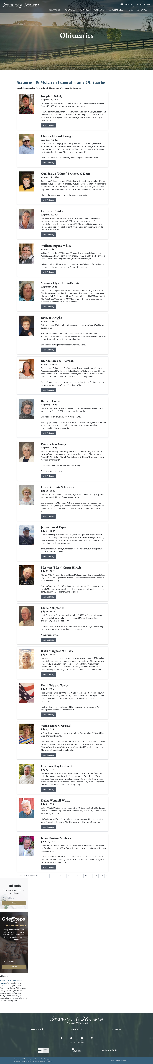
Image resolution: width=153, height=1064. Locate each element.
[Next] (106, 876)
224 (101, 876)
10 (85, 876)
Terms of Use (125, 1061)
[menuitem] (55, 10)
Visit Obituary (48, 125)
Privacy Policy (115, 1061)
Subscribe (14, 903)
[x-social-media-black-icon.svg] (71, 1038)
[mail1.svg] (81, 1038)
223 (95, 876)
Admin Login (134, 1061)
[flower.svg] (92, 1038)
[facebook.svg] (61, 1038)
